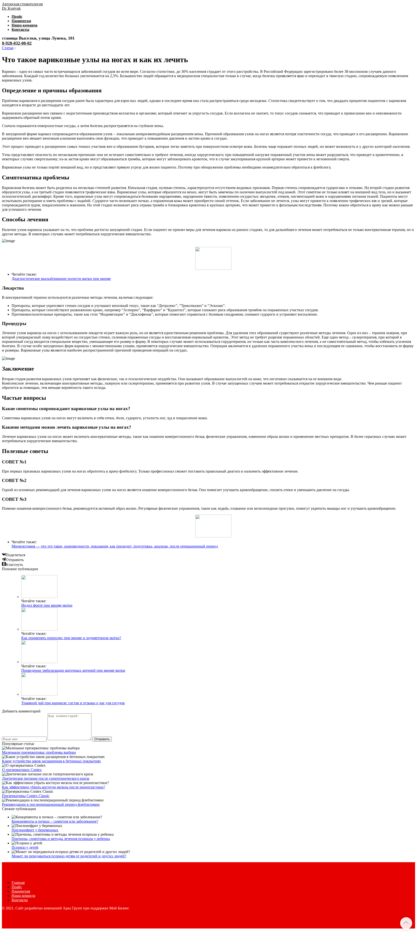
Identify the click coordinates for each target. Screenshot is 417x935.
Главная (18, 883)
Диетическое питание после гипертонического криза (45, 778)
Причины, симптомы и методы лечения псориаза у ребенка (61, 839)
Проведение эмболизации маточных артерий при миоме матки (73, 670)
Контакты (20, 29)
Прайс (17, 16)
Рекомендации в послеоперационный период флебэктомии (51, 804)
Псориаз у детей (25, 847)
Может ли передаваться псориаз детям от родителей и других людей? (69, 856)
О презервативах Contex (22, 770)
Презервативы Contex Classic (25, 796)
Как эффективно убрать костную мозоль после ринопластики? (53, 787)
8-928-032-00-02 (17, 43)
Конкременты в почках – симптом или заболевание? (55, 821)
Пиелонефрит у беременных (35, 830)
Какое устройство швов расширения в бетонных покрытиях (51, 761)
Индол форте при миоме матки (46, 605)
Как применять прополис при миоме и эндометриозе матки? (71, 638)
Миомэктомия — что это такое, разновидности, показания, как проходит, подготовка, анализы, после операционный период (115, 546)
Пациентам (21, 21)
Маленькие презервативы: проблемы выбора (39, 752)
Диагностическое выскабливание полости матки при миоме (61, 279)
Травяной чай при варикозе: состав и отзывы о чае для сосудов (73, 703)
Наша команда (24, 25)
